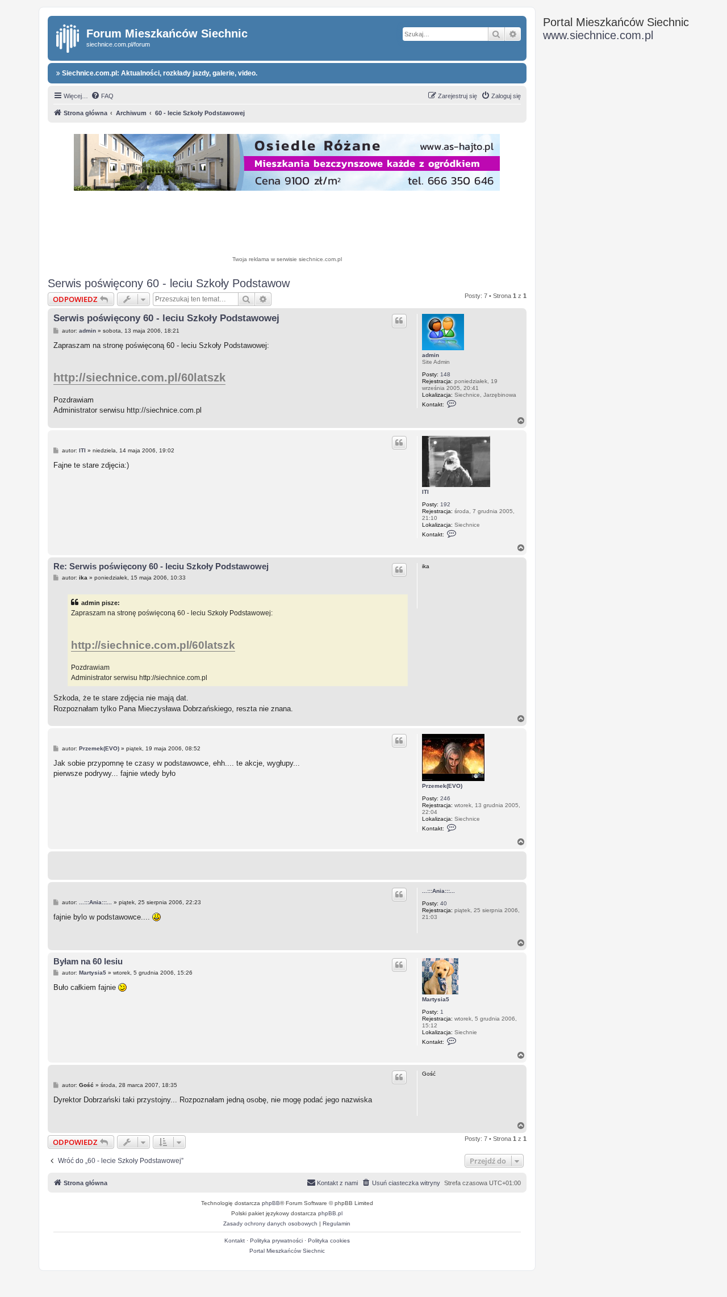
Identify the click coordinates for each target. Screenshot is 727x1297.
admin (430, 355)
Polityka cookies (329, 1240)
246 (445, 798)
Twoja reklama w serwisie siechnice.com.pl (287, 259)
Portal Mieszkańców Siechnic (287, 1251)
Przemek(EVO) (442, 786)
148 (445, 374)
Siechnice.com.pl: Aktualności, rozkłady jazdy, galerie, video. (158, 73)
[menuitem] (102, 96)
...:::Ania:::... (438, 891)
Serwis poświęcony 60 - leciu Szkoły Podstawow (169, 283)
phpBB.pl (330, 1213)
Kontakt (234, 1240)
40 (443, 903)
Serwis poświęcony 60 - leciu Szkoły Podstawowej (166, 318)
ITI (425, 492)
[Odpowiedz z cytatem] (399, 321)
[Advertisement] (287, 224)
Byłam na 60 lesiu (88, 961)
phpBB (271, 1203)
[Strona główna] (68, 36)
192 (445, 504)
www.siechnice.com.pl (598, 35)
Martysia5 (435, 999)
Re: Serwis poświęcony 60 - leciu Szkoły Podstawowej (161, 566)
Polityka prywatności (276, 1240)
